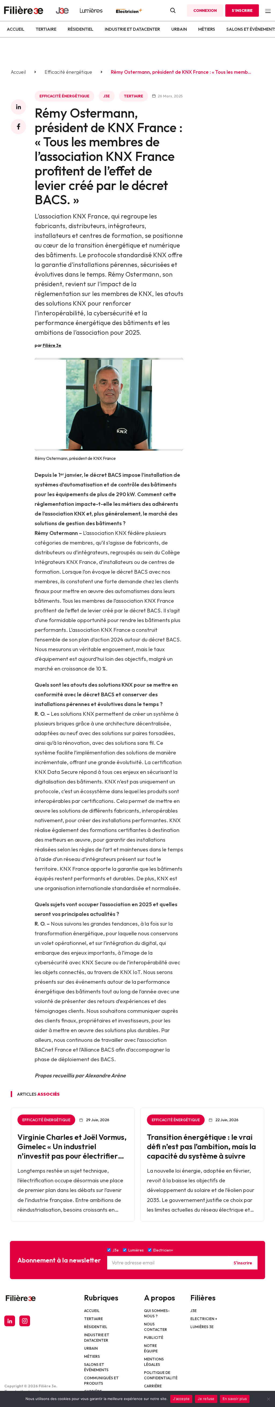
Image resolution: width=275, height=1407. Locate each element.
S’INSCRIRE (242, 10)
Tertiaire (46, 29)
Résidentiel (80, 29)
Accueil (15, 29)
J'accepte (181, 1399)
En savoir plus (235, 1399)
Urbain (179, 29)
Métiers (206, 29)
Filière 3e (52, 345)
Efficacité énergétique (68, 72)
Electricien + (203, 1318)
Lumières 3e (202, 1326)
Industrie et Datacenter (132, 29)
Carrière (153, 1386)
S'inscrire (243, 1262)
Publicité (153, 1337)
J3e (106, 96)
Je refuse (206, 1399)
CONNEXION (205, 10)
